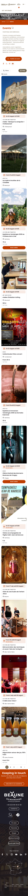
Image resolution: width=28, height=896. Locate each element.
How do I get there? (14, 843)
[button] (24, 4)
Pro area (14, 823)
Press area (14, 828)
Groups (14, 833)
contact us (12, 52)
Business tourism (14, 838)
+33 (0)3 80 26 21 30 (14, 805)
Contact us (14, 808)
